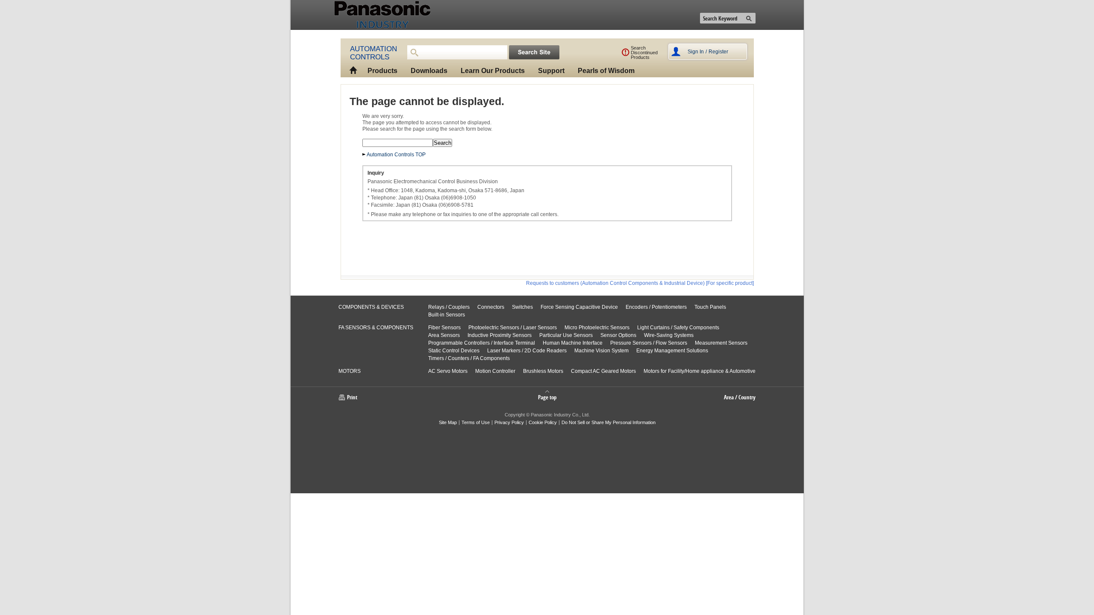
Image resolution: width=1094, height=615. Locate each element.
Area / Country (740, 397)
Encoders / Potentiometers (656, 307)
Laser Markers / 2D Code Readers (527, 350)
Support (551, 70)
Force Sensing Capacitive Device (579, 307)
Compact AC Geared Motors (603, 371)
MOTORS (349, 371)
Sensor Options (618, 335)
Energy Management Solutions (672, 350)
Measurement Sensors (721, 343)
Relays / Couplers (449, 307)
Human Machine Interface (573, 343)
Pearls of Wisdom (606, 70)
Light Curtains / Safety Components (678, 327)
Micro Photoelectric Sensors (597, 327)
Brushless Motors (543, 371)
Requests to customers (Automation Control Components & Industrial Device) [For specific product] (640, 283)
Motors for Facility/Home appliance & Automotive (700, 371)
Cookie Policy (543, 422)
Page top (547, 396)
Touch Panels (710, 307)
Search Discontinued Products (644, 52)
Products (382, 70)
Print (352, 397)
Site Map (448, 422)
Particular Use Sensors (566, 335)
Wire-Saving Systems (669, 335)
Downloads (429, 70)
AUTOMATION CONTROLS (373, 53)
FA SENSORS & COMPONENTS (375, 327)
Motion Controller (495, 371)
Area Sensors (444, 335)
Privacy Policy (509, 422)
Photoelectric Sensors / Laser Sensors (512, 327)
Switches (522, 307)
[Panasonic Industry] (369, 15)
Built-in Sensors (446, 314)
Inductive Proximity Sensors (500, 335)
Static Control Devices (453, 350)
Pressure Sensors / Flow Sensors (648, 343)
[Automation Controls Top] (351, 66)
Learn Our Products (493, 70)
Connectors (490, 307)
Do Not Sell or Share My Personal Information (609, 422)
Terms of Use (476, 422)
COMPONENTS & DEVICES (371, 307)
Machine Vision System (601, 350)
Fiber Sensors (444, 327)
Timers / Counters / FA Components (469, 358)
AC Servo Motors (448, 371)
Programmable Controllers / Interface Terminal (481, 343)
